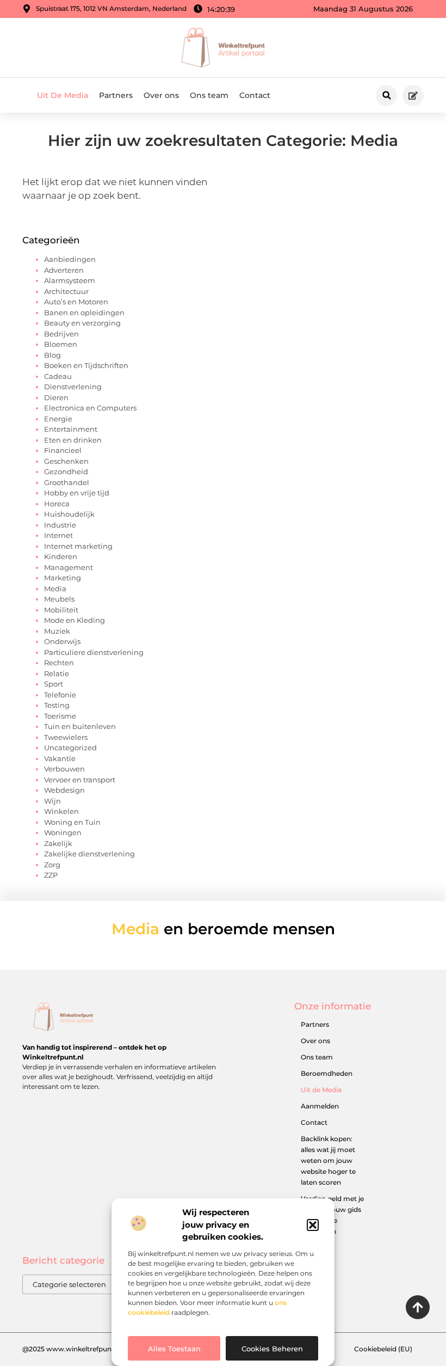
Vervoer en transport (79, 779)
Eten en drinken (73, 440)
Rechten (59, 662)
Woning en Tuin (72, 822)
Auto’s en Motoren (76, 301)
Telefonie (60, 694)
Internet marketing (78, 546)
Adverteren (64, 270)
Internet (58, 535)
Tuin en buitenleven (80, 726)
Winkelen (61, 811)
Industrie (60, 524)
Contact (254, 95)
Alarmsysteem (69, 280)
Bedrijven (61, 333)
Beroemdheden (326, 1073)
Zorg (52, 864)
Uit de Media (321, 1090)
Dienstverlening (73, 386)
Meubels (59, 599)
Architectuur (66, 291)
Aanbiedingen (70, 259)
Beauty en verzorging (82, 322)
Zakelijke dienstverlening (89, 853)
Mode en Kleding (74, 620)
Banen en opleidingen (84, 312)
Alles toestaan (174, 1348)
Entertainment (70, 429)
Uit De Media (62, 95)
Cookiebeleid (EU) (383, 1349)
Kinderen (60, 556)
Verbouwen (64, 768)
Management (68, 567)
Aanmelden (320, 1106)
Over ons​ (161, 95)
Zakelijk (58, 843)
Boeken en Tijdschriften (86, 365)
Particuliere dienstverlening (94, 652)
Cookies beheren (272, 1348)
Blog (52, 355)
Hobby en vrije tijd (76, 492)
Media (55, 588)
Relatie (56, 673)
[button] (312, 1225)
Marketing (62, 577)
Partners (116, 95)
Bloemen (60, 344)
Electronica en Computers (90, 407)
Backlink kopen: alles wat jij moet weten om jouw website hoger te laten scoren (328, 1160)
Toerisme (60, 716)
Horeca (57, 503)
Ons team (209, 95)
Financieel (63, 450)
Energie (58, 418)
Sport (53, 683)
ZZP (51, 875)
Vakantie (60, 758)
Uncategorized (70, 747)
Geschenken (66, 461)
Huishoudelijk (69, 514)
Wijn (52, 801)
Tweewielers (66, 737)
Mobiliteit (61, 609)
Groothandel (66, 482)
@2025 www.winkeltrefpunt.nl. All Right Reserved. (104, 1349)
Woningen (63, 832)
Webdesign (64, 790)
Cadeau (58, 376)
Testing (57, 705)
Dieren (56, 397)
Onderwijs (62, 641)
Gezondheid (66, 471)
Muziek (57, 631)
